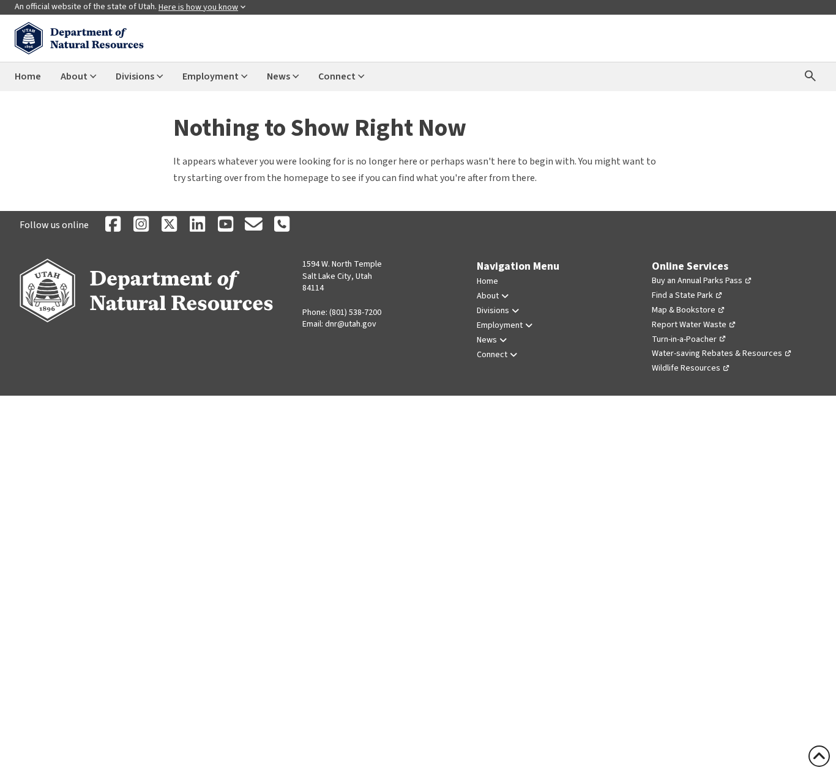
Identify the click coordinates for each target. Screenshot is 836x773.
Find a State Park (682, 295)
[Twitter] (169, 225)
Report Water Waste (689, 325)
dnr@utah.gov (350, 324)
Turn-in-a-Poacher (684, 339)
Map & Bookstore (683, 310)
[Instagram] (141, 225)
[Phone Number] (281, 225)
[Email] (253, 225)
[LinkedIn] (197, 225)
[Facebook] (113, 225)
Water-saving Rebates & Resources (717, 353)
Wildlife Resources (686, 368)
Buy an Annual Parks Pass (697, 281)
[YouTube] (225, 225)
